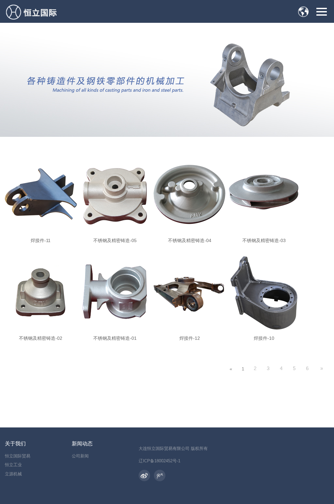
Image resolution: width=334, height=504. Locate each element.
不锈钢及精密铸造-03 (264, 240)
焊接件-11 (41, 240)
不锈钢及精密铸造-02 (40, 338)
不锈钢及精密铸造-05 (115, 240)
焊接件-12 (189, 338)
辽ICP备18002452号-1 (159, 460)
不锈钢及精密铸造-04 (189, 240)
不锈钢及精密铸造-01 (115, 338)
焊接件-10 (264, 338)
